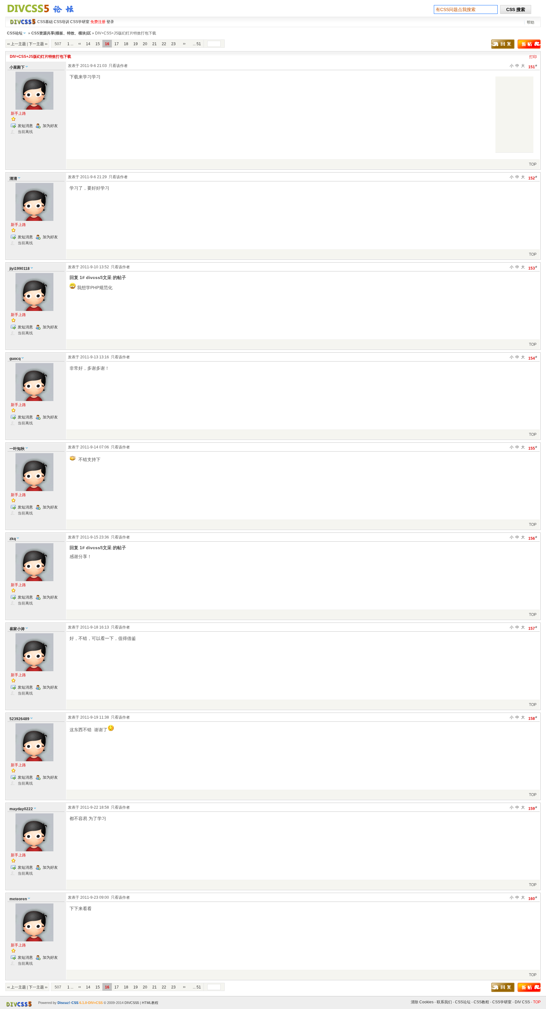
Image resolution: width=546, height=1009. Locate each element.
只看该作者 (118, 66)
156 (532, 538)
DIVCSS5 (131, 1003)
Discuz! (64, 1003)
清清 (13, 178)
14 (88, 44)
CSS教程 (481, 1002)
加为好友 (50, 126)
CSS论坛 (14, 33)
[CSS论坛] (44, 14)
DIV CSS (522, 1002)
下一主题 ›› (38, 44)
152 (532, 177)
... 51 (197, 44)
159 (532, 808)
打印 (533, 57)
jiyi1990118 (19, 268)
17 (116, 44)
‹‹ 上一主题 (16, 44)
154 (532, 358)
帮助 (530, 22)
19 (135, 44)
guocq (15, 358)
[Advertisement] (514, 114)
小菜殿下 (17, 67)
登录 (110, 22)
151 (532, 66)
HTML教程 (150, 1003)
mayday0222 (21, 809)
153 (532, 267)
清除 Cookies (422, 1002)
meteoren (18, 899)
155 (532, 448)
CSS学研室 (502, 1002)
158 (532, 718)
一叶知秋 (17, 449)
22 (164, 44)
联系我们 (444, 1002)
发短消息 (25, 126)
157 (532, 628)
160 (532, 898)
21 (154, 44)
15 (97, 44)
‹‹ (79, 43)
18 (126, 44)
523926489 (19, 719)
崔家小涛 (17, 629)
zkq (12, 539)
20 (145, 44)
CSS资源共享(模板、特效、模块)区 (61, 33)
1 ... (70, 44)
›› (184, 43)
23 (173, 44)
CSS (74, 1003)
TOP (533, 164)
